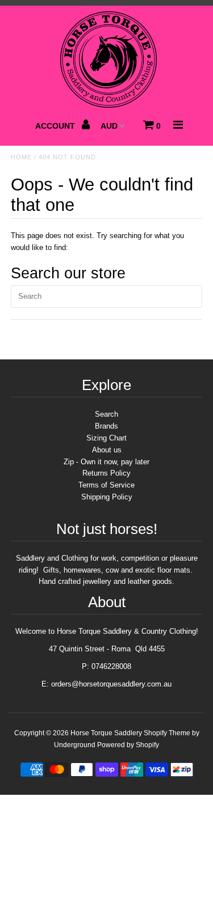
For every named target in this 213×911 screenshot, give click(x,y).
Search (106, 414)
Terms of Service (106, 485)
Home (21, 157)
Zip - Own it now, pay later (106, 461)
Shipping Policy (106, 497)
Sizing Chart (106, 438)
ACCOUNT (56, 125)
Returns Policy (106, 473)
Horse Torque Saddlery (106, 733)
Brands (106, 426)
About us (107, 450)
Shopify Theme (167, 733)
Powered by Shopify (128, 745)
